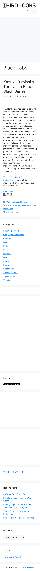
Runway (6, 265)
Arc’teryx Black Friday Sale (15, 494)
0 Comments (12, 212)
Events (6, 250)
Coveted (7, 238)
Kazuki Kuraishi (24, 205)
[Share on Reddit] (11, 194)
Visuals (6, 280)
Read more (8, 191)
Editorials (7, 246)
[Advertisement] (20, 38)
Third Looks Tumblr (13, 472)
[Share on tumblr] (14, 194)
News (5, 257)
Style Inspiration (10, 272)
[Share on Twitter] (8, 194)
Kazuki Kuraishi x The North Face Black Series (18, 87)
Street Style (8, 269)
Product (6, 261)
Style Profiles (9, 276)
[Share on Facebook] (4, 194)
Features (7, 253)
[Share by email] (17, 194)
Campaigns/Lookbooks (16, 202)
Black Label (11, 205)
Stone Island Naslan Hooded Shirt (18, 518)
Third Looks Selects (12, 557)
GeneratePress (28, 567)
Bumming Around (11, 231)
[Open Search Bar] (27, 11)
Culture (6, 242)
